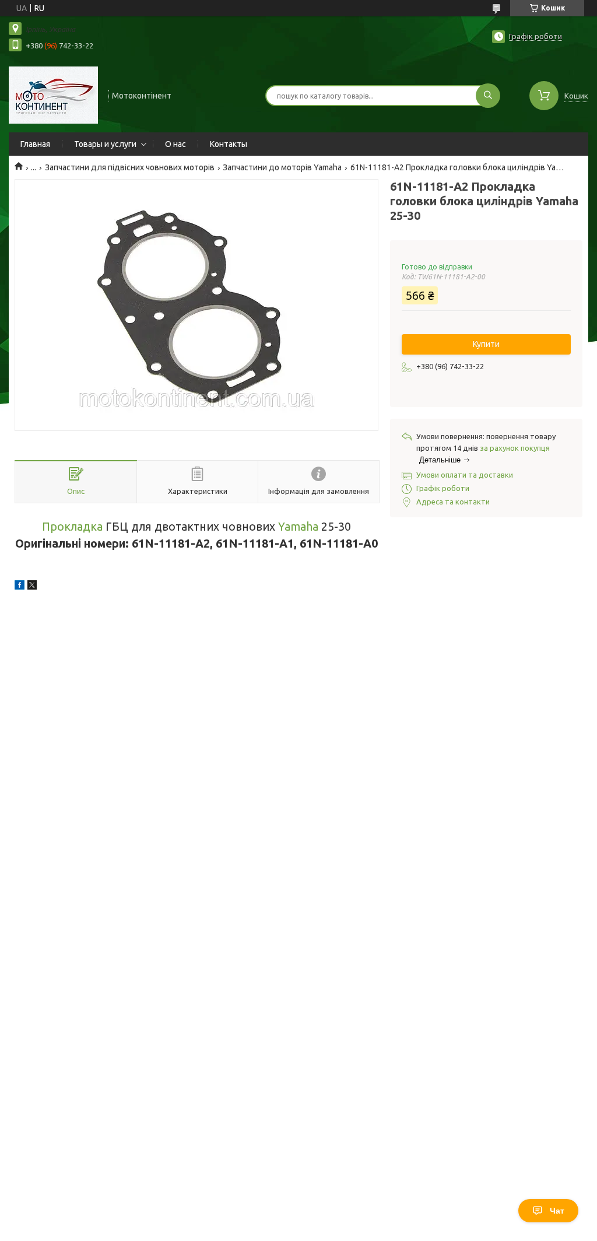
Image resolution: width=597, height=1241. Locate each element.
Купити (486, 344)
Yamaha (298, 526)
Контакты (228, 144)
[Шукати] (488, 95)
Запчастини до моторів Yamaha (282, 167)
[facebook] (19, 586)
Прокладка (72, 526)
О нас (175, 144)
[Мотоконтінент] (53, 94)
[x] (32, 586)
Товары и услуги (105, 144)
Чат (557, 1210)
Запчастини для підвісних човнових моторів (130, 167)
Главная (35, 144)
